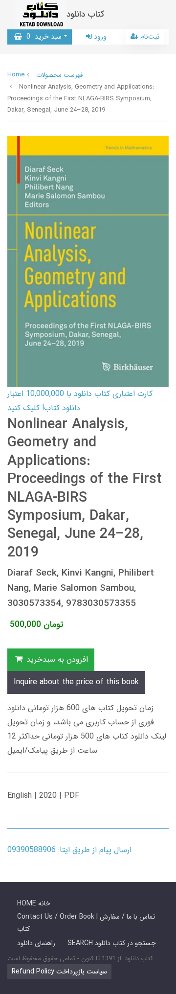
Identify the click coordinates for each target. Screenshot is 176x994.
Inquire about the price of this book (76, 682)
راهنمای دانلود (36, 943)
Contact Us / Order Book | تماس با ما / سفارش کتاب (86, 922)
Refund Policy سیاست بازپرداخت (59, 971)
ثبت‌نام (148, 36)
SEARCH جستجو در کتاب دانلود (111, 943)
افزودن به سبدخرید (56, 659)
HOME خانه (33, 903)
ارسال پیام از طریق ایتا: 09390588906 (69, 850)
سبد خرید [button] (42, 36)
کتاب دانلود (85, 14)
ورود (99, 36)
